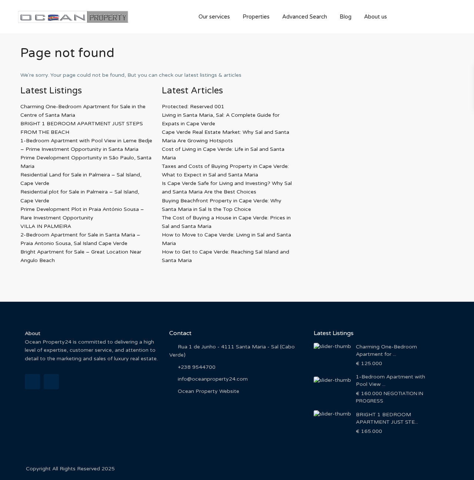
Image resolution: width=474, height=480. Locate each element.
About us (375, 16)
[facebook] (32, 381)
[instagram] (51, 381)
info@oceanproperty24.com (213, 379)
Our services (214, 16)
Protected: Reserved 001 (193, 106)
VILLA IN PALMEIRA (45, 226)
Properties (256, 16)
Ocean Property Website (208, 391)
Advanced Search (304, 16)
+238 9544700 (197, 367)
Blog (345, 16)
